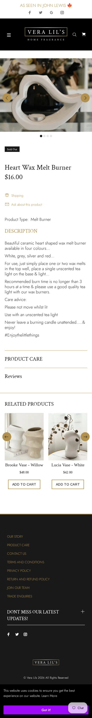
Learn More (49, 695)
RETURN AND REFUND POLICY (28, 579)
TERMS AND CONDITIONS (25, 562)
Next (85, 97)
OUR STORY (15, 536)
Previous (6, 97)
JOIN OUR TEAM (18, 587)
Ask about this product (26, 204)
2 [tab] (44, 136)
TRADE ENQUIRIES (19, 596)
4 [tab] (51, 136)
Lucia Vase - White (67, 465)
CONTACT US (16, 553)
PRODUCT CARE (18, 545)
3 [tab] (47, 136)
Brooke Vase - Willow (24, 465)
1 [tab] (41, 136)
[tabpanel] (46, 95)
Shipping (17, 195)
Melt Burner (41, 219)
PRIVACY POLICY (19, 570)
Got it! (46, 710)
